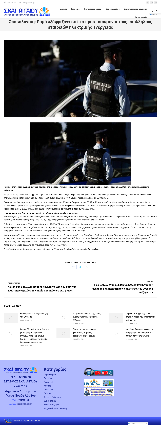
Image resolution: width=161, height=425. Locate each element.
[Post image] (11, 318)
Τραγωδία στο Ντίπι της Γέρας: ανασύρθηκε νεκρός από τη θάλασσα (87, 316)
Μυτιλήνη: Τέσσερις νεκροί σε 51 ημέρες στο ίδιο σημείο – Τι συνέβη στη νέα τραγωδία (139, 332)
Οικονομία (48, 390)
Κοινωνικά (48, 382)
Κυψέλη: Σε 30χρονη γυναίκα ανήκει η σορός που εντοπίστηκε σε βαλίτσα (140, 316)
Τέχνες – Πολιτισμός (53, 397)
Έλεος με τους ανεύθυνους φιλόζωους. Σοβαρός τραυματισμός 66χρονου (85, 332)
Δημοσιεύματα (50, 374)
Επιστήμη (48, 378)
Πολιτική (47, 393)
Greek (132, 423)
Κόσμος (47, 386)
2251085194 (11, 3)
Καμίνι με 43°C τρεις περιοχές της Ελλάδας (34, 315)
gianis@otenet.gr (28, 3)
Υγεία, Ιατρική (50, 401)
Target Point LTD (29, 421)
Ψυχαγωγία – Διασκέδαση (55, 408)
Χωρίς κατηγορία (51, 405)
